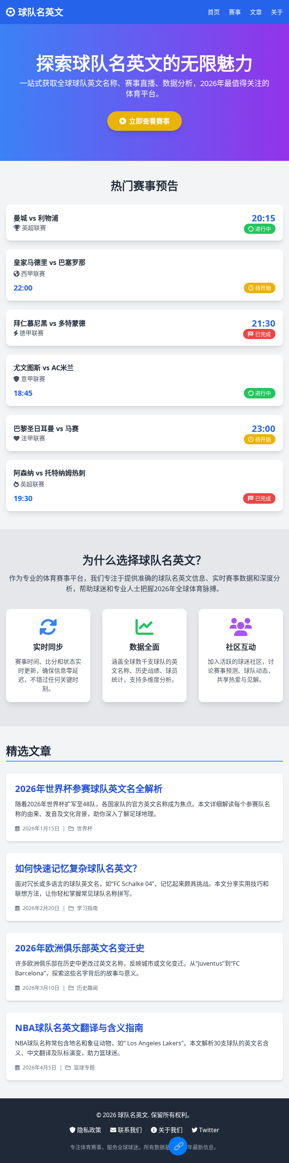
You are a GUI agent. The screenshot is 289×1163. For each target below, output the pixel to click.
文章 (256, 12)
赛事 (235, 12)
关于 (277, 12)
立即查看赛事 (149, 121)
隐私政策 (89, 1130)
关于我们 (170, 1130)
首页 (214, 12)
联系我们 (130, 1130)
